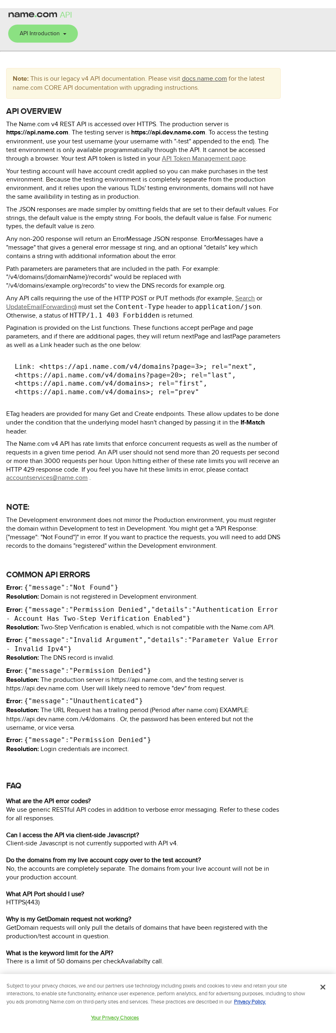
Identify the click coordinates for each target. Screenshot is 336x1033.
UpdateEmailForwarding (40, 307)
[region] (168, 1003)
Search (245, 298)
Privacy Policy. (250, 1002)
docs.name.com (204, 79)
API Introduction (41, 33)
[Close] (323, 987)
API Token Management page (204, 158)
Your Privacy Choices (115, 1018)
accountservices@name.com (47, 478)
